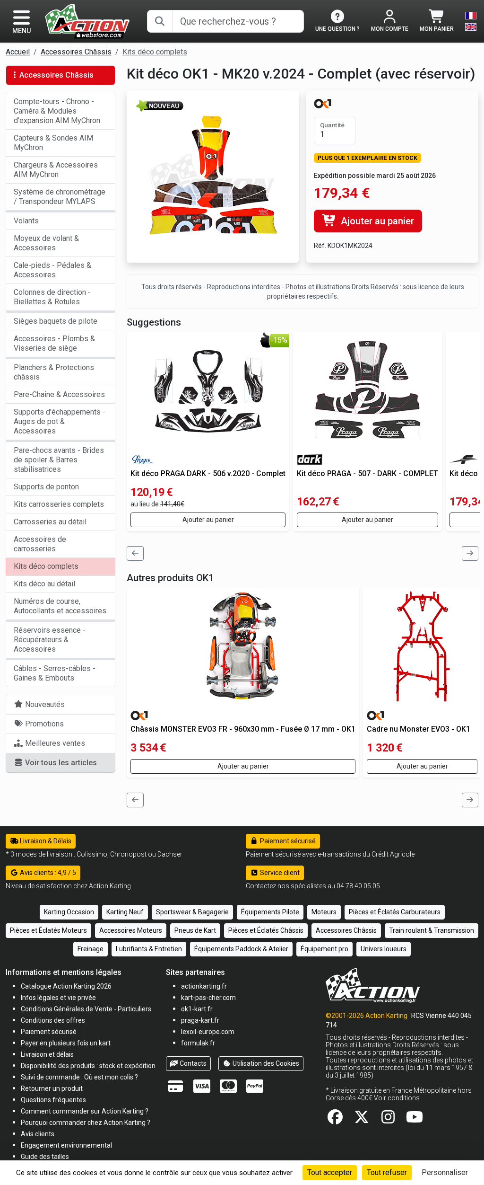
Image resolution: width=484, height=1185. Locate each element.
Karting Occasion (69, 912)
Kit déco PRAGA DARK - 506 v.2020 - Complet (207, 473)
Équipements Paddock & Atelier (241, 949)
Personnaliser (445, 1172)
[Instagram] (388, 1119)
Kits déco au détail (44, 583)
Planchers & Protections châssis (54, 372)
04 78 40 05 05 (358, 886)
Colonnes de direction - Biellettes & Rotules (52, 297)
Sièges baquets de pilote (55, 321)
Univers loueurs (383, 949)
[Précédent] (135, 553)
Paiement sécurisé (287, 841)
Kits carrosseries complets (59, 504)
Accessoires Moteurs (130, 930)
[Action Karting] (87, 20)
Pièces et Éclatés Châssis (265, 930)
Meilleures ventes (54, 743)
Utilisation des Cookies (265, 1063)
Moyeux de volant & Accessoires (46, 243)
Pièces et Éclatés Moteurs (48, 930)
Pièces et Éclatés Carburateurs (395, 912)
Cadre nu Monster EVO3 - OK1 (418, 729)
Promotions (43, 723)
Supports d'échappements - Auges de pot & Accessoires (59, 421)
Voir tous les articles (60, 762)
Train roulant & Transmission (431, 930)
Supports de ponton (46, 486)
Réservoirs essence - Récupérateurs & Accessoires (50, 640)
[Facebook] (335, 1119)
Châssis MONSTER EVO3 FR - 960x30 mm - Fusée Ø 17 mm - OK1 (242, 729)
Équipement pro (324, 949)
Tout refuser (387, 1172)
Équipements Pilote (270, 912)
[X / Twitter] (361, 1119)
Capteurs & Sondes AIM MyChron (53, 142)
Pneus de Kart (195, 930)
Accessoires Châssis (76, 51)
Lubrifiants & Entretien (149, 949)
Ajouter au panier (376, 221)
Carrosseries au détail (50, 521)
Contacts (192, 1063)
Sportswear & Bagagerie (192, 912)
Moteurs (324, 912)
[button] (45, 1156)
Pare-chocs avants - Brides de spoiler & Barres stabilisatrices (59, 460)
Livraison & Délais (44, 841)
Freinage (91, 949)
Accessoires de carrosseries (40, 544)
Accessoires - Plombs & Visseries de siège (54, 343)
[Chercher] (160, 21)
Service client (279, 872)
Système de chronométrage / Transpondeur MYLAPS (59, 196)
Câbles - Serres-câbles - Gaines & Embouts (54, 673)
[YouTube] (414, 1119)
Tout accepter (329, 1172)
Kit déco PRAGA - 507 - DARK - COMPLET (367, 473)
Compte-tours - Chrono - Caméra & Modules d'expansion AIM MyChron (57, 111)
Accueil (18, 51)
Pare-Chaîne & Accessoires (59, 394)
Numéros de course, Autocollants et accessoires (60, 606)
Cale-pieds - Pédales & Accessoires (52, 270)
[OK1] (322, 103)
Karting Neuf (125, 912)
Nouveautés (44, 704)
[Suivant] (470, 553)
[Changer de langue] (470, 21)
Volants (26, 220)
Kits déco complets (154, 51)
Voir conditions (397, 1098)
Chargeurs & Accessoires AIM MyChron (56, 169)
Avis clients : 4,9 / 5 (47, 872)
